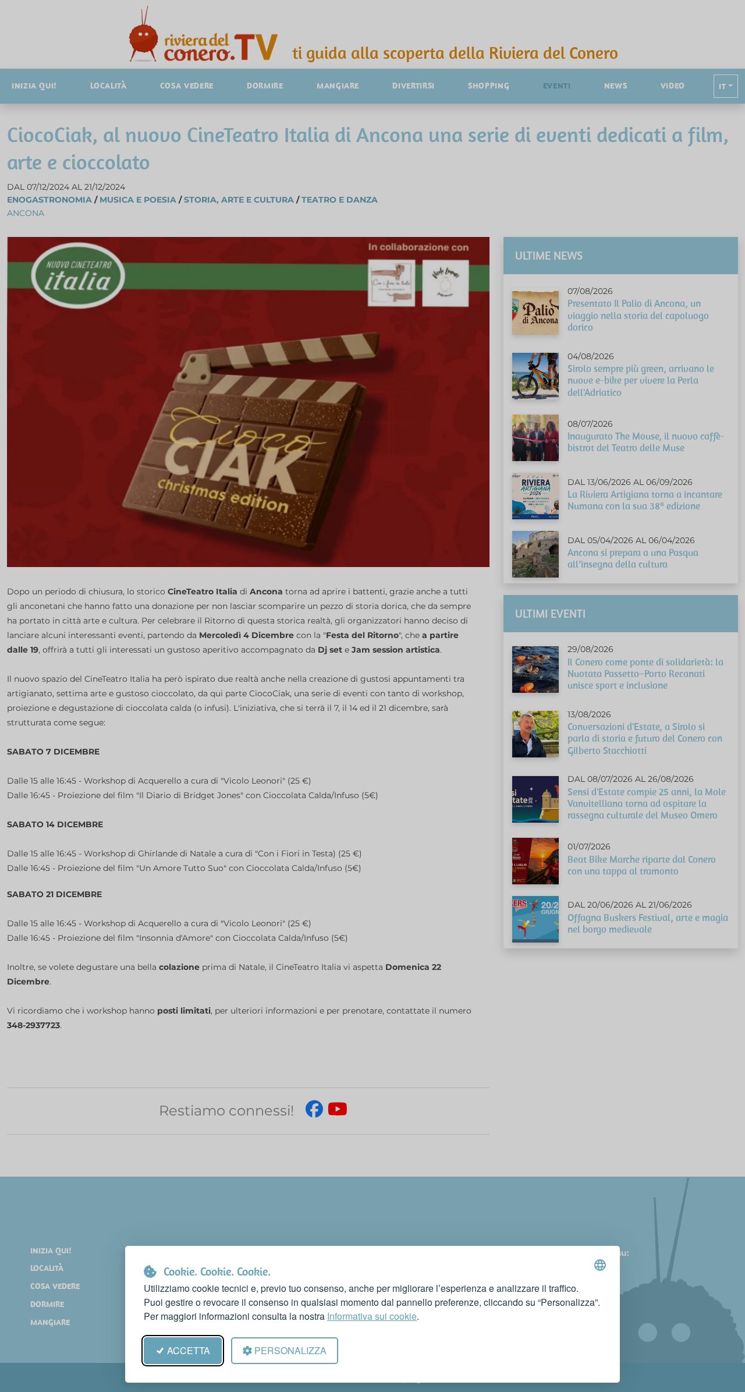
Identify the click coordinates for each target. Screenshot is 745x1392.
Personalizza (290, 1350)
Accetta (188, 1350)
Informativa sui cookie (372, 1316)
